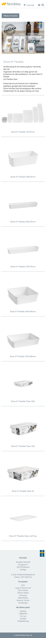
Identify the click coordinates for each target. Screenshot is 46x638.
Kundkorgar (23, 603)
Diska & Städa (23, 593)
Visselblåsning (23, 621)
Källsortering (23, 598)
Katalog (23, 611)
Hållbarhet (23, 614)
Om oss (23, 616)
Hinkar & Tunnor (23, 600)
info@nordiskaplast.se (26, 575)
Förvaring (23, 595)
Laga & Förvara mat (23, 588)
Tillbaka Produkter (10, 16)
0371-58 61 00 (26, 577)
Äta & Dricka (23, 590)
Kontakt (23, 619)
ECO (23, 585)
